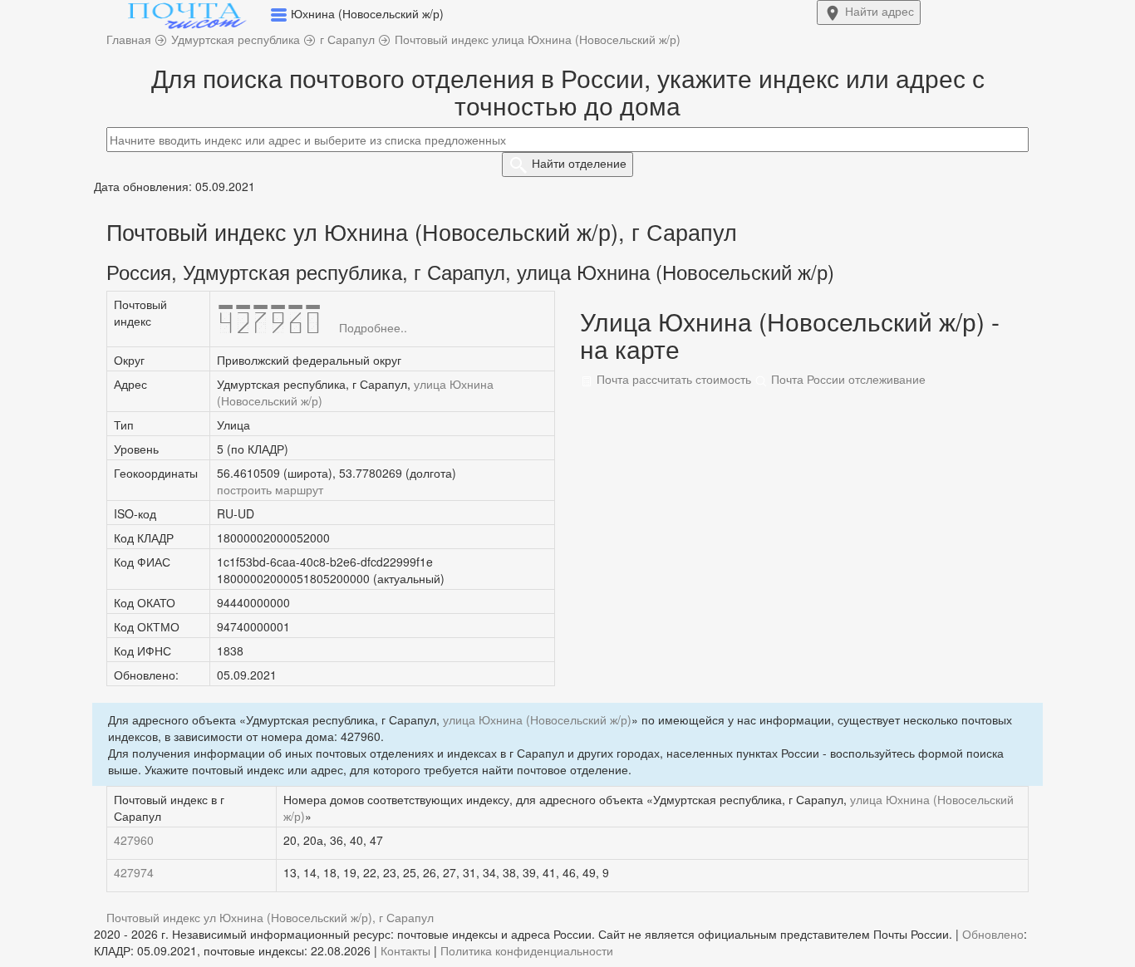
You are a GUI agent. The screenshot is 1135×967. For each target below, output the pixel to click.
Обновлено (993, 933)
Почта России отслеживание (847, 379)
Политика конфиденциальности (526, 950)
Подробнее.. (373, 327)
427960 (134, 840)
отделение (579, 163)
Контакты (405, 950)
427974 (134, 872)
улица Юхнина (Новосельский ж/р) (537, 719)
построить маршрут (270, 489)
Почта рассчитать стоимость (672, 379)
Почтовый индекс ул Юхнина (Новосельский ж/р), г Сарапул (270, 917)
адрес (879, 10)
